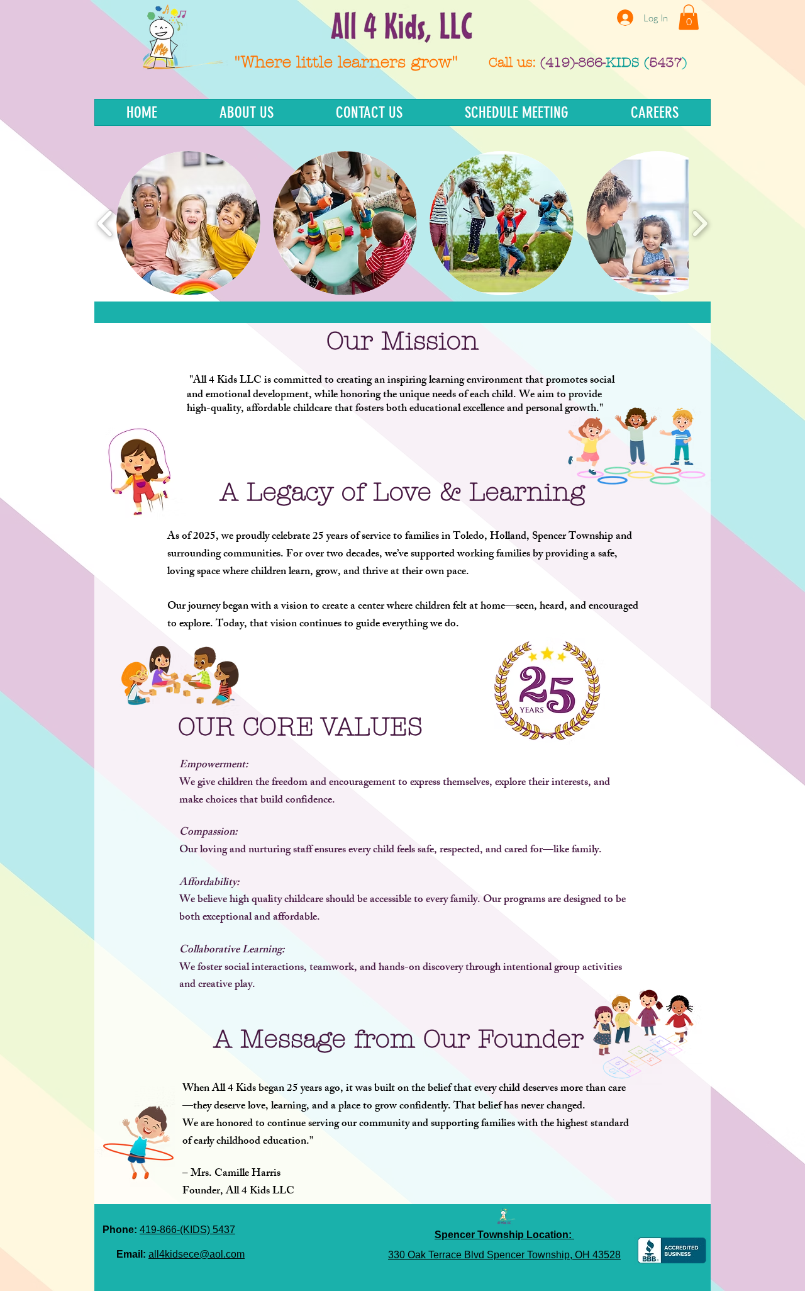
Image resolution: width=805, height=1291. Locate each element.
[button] (688, 17)
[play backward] (105, 223)
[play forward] (700, 223)
